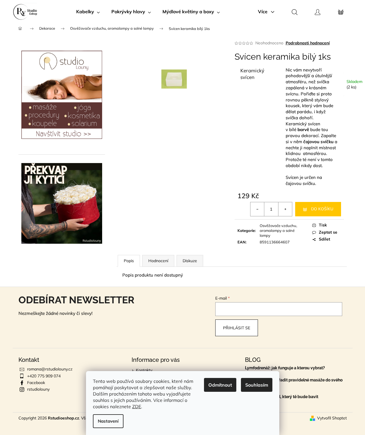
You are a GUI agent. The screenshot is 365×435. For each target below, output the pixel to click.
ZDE (136, 406)
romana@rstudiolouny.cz (49, 369)
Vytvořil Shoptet (332, 418)
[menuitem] (88, 11)
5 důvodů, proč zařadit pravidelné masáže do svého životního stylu (293, 382)
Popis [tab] (129, 260)
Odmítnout (220, 385)
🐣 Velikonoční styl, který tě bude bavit (281, 397)
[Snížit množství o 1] (257, 209)
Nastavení (108, 421)
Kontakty (144, 370)
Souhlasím (256, 385)
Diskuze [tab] (190, 260)
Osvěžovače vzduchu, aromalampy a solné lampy (278, 230)
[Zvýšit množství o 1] (285, 209)
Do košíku (322, 208)
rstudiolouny (38, 389)
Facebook (36, 382)
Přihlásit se (236, 327)
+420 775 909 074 (44, 376)
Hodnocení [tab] (158, 260)
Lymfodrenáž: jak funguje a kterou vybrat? (285, 368)
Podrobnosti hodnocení (308, 43)
